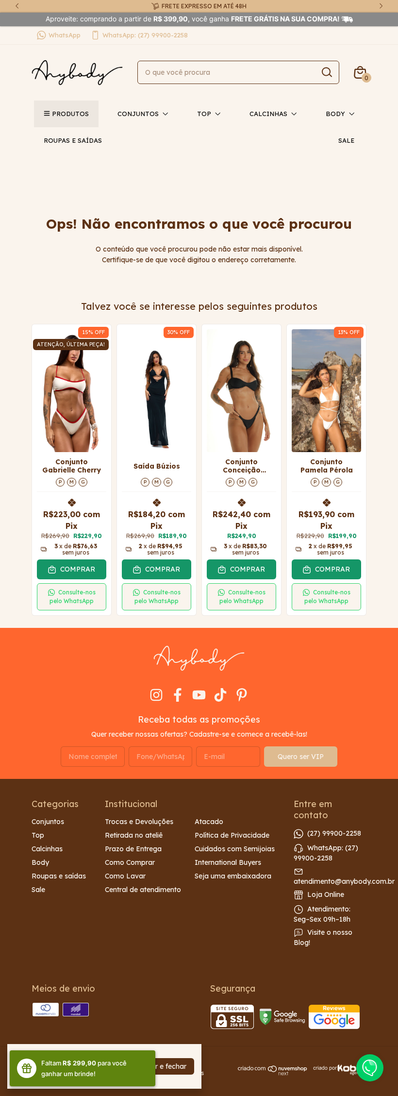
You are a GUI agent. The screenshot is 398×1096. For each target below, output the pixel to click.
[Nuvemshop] (273, 1073)
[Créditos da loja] (337, 1070)
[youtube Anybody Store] (199, 695)
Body (335, 114)
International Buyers (228, 862)
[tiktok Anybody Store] (220, 695)
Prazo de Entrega (133, 848)
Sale (346, 140)
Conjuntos (138, 114)
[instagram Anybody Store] (156, 695)
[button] (71, 596)
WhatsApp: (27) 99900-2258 (145, 35)
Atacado (209, 821)
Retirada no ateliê (134, 835)
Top (204, 114)
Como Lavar (125, 876)
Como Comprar (130, 862)
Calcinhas (268, 114)
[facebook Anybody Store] (177, 695)
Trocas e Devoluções (139, 821)
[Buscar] (326, 72)
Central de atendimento (143, 889)
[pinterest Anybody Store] (241, 695)
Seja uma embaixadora (233, 876)
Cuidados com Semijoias (235, 848)
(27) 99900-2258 (334, 832)
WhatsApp (65, 35)
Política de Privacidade (232, 835)
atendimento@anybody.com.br (344, 881)
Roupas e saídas (73, 140)
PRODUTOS (70, 114)
